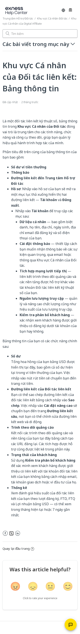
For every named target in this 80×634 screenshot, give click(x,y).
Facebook (5, 533)
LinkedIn (17, 533)
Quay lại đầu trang (16, 548)
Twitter (11, 533)
